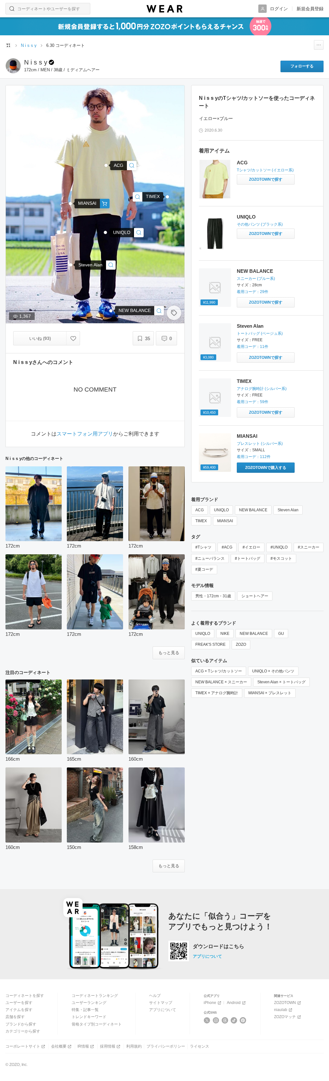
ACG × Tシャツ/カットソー (218, 671)
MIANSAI (247, 436)
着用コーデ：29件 (252, 292)
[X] (207, 1020)
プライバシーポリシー (166, 1046)
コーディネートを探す (24, 995)
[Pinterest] (243, 1020)
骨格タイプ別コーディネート (97, 1024)
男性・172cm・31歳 (213, 596)
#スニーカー (308, 547)
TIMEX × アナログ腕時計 (216, 693)
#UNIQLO (279, 547)
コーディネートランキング (95, 995)
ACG (242, 162)
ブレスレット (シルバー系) (260, 443)
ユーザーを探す (18, 1002)
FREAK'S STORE (210, 644)
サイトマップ (160, 1002)
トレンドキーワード (89, 1017)
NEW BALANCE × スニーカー (221, 682)
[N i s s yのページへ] (13, 66)
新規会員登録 (310, 8)
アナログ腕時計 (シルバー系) (262, 388)
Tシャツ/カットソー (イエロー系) (265, 170)
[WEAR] (164, 9)
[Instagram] (216, 1020)
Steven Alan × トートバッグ (281, 682)
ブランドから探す (20, 1024)
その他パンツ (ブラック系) (260, 224)
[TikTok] (234, 1020)
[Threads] (225, 1020)
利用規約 (134, 1046)
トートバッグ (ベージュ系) (260, 333)
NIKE (224, 633)
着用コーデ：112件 (254, 456)
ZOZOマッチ (285, 1017)
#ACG (227, 547)
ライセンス (199, 1046)
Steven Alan (250, 326)
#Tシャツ (203, 547)
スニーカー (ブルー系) (256, 278)
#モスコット (281, 558)
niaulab (280, 1009)
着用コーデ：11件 (252, 346)
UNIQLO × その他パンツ (273, 671)
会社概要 (59, 1046)
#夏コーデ (204, 569)
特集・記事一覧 (85, 1009)
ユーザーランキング (89, 1002)
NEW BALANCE (255, 271)
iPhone (210, 1002)
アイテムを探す (18, 1009)
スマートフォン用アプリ (85, 434)
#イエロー (251, 547)
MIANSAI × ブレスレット (269, 693)
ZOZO (241, 644)
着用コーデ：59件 (252, 402)
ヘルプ (155, 995)
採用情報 (107, 1046)
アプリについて (207, 956)
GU (281, 633)
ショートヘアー (254, 596)
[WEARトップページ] (8, 45)
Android (234, 1002)
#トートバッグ (247, 558)
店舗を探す (15, 1017)
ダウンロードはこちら (218, 946)
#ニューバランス (210, 558)
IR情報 (83, 1046)
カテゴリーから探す (22, 1031)
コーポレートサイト (22, 1046)
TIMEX (244, 381)
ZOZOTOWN (285, 1002)
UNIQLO (246, 217)
